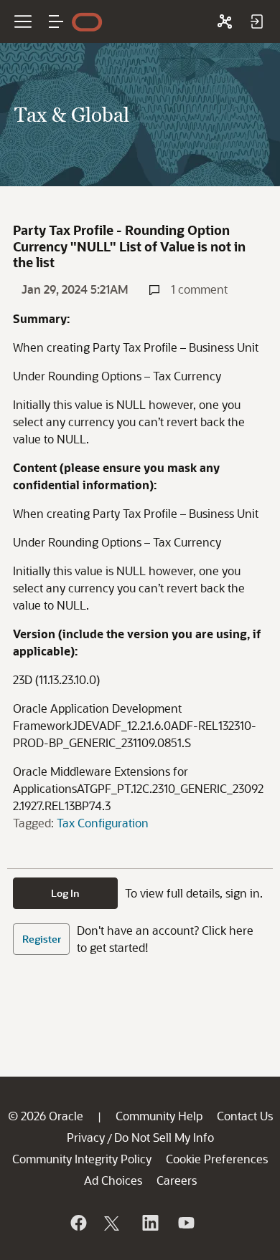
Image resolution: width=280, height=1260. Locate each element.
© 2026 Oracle (45, 1115)
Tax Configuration (103, 822)
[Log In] (256, 21)
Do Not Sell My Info (164, 1137)
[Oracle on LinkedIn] (149, 1222)
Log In (65, 893)
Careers (177, 1180)
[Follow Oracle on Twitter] (113, 1222)
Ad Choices (113, 1180)
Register (41, 939)
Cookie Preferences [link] (217, 1158)
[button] (56, 21)
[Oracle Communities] (224, 21)
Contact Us (245, 1115)
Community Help (159, 1115)
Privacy (86, 1137)
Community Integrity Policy (81, 1158)
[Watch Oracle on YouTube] (185, 1222)
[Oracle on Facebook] (77, 1222)
